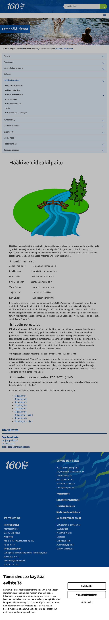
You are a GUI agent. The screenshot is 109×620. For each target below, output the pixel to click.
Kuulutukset (62, 529)
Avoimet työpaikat (65, 544)
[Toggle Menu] (104, 15)
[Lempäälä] (18, 6)
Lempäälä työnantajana (13, 68)
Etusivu (5, 49)
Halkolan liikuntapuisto (13, 104)
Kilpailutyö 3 (21, 402)
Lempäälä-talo (63, 541)
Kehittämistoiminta (30, 49)
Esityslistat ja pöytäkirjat (68, 525)
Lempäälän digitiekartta (14, 86)
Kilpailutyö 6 (21, 412)
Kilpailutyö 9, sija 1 (24, 421)
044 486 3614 (8, 443)
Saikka (7, 108)
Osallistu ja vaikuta (11, 126)
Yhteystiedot (63, 493)
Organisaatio (9, 132)
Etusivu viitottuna (65, 548)
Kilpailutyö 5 (21, 408)
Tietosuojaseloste (65, 506)
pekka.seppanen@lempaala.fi (16, 447)
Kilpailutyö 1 (21, 396)
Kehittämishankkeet (47, 49)
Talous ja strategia (11, 150)
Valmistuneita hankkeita (14, 95)
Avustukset (8, 62)
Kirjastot (60, 537)
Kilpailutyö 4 (21, 405)
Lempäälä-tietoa (15, 49)
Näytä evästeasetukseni (68, 512)
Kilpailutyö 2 (21, 399)
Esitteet (7, 74)
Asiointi (7, 56)
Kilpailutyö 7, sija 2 (24, 415)
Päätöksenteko (10, 144)
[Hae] (103, 6)
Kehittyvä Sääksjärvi (12, 90)
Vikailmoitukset (64, 533)
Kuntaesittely (9, 120)
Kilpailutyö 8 (21, 418)
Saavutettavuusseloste (67, 500)
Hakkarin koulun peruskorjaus (16, 113)
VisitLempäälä (9, 138)
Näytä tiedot (87, 602)
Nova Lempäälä (11, 99)
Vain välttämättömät (86, 595)
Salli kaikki (86, 586)
